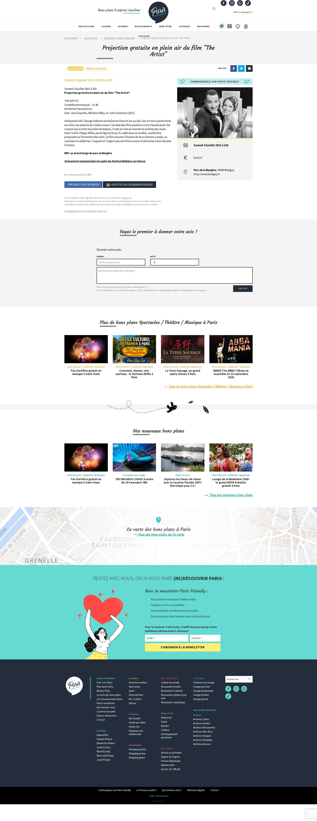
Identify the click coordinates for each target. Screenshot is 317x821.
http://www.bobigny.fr (207, 174)
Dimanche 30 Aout (106, 743)
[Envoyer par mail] (249, 68)
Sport (132, 690)
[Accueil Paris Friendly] (158, 10)
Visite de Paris (136, 694)
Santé (164, 721)
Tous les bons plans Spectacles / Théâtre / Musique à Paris (210, 386)
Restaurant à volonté (172, 690)
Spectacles (134, 686)
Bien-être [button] (165, 26)
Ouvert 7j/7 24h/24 (170, 769)
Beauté (165, 725)
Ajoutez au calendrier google (132, 184)
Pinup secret (158, 800)
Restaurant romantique (173, 702)
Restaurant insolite (171, 686)
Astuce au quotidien (171, 752)
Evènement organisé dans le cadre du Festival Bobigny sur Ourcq (104, 161)
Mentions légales (196, 790)
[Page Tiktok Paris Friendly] (248, 3)
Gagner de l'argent (170, 756)
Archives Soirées (201, 723)
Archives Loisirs (201, 719)
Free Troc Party (104, 682)
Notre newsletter (106, 703)
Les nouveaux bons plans (110, 699)
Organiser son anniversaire (136, 732)
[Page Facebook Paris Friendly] (224, 3)
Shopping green (137, 757)
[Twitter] (241, 68)
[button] (222, 26)
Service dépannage (171, 760)
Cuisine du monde (170, 682)
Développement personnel (169, 736)
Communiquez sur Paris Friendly (114, 790)
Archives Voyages (202, 735)
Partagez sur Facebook (83, 184)
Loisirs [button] (106, 26)
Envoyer (243, 288)
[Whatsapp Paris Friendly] (240, 3)
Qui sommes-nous (106, 707)
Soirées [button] (123, 26)
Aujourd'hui (102, 734)
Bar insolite (135, 718)
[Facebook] (233, 68)
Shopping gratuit (137, 749)
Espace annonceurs (107, 715)
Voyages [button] (184, 26)
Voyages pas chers (134, 475)
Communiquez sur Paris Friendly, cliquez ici (85, 211)
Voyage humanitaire (203, 690)
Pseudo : (100, 256)
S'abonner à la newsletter (183, 647)
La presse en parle (106, 711)
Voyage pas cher (201, 686)
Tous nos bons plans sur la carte (160, 534)
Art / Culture (135, 699)
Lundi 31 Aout (104, 747)
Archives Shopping (202, 739)
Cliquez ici (126, 197)
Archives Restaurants (204, 727)
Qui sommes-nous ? (172, 790)
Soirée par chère (137, 722)
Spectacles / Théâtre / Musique (86, 367)
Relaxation (166, 717)
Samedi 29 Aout (104, 739)
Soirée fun (134, 726)
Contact (101, 719)
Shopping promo (137, 753)
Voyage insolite (201, 694)
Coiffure (165, 730)
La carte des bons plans (109, 694)
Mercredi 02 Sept (105, 755)
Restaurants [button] (143, 26)
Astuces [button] (144, 36)
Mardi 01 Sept (103, 751)
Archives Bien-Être (202, 731)
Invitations (86, 26)
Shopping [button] (203, 26)
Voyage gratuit (200, 699)
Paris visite (183, 475)
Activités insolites (138, 682)
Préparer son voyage (203, 682)
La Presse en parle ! (146, 790)
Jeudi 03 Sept (103, 759)
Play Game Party (105, 686)
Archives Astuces (202, 744)
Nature (132, 703)
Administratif (167, 765)
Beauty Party (103, 690)
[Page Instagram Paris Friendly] (232, 3)
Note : (153, 256)
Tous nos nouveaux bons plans (231, 495)
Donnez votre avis (96, 68)
